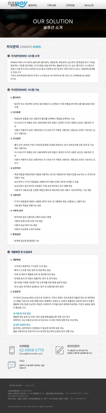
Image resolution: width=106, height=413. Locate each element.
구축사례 (51, 5)
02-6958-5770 (31, 350)
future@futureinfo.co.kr (31, 353)
